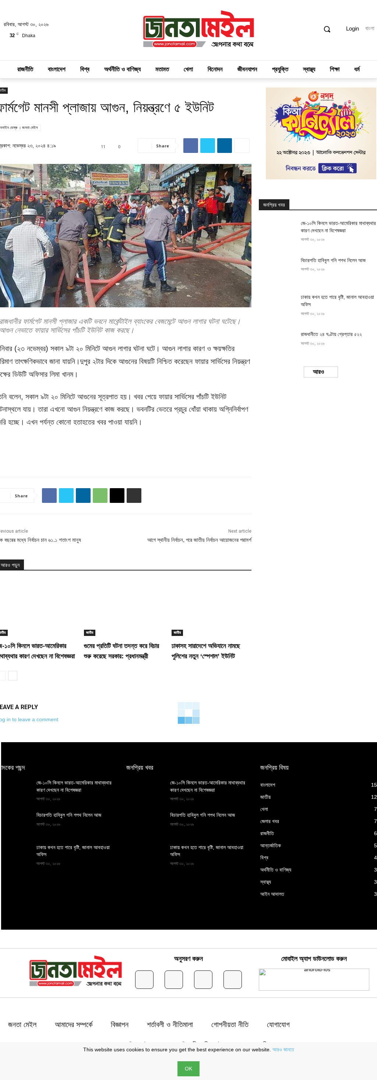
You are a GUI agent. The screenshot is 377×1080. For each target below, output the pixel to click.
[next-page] (12, 675)
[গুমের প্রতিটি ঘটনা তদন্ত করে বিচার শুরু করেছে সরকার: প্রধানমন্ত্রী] (124, 608)
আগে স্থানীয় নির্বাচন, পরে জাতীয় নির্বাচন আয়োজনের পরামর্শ (199, 540)
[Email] (117, 495)
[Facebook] (190, 145)
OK (188, 1069)
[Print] (134, 495)
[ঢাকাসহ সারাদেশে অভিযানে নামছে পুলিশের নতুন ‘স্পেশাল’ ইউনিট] (212, 608)
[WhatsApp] (100, 495)
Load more (319, 372)
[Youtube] (232, 979)
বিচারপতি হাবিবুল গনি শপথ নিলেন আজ (333, 260)
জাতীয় (89, 632)
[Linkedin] (224, 145)
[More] (242, 145)
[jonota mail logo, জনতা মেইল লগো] (199, 30)
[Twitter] (207, 145)
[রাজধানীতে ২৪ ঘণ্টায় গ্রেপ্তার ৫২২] (277, 344)
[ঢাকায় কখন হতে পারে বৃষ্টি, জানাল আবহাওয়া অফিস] (277, 307)
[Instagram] (174, 979)
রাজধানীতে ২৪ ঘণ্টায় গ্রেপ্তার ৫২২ (331, 334)
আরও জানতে (283, 1049)
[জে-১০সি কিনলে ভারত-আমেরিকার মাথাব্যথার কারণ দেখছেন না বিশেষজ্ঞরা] (277, 233)
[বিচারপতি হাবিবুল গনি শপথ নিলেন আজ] (277, 270)
